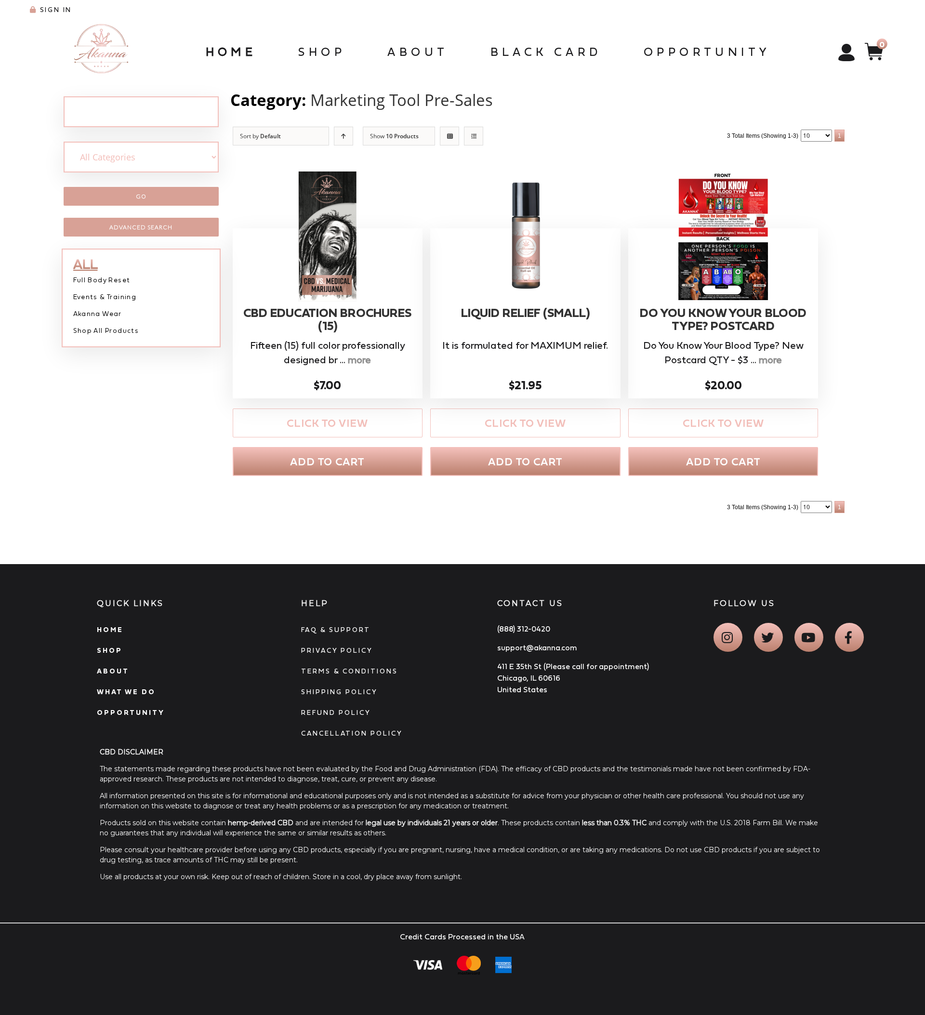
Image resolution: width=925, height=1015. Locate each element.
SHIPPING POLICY (339, 692)
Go (141, 196)
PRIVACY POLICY (337, 650)
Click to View (327, 423)
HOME (110, 629)
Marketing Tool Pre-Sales (401, 100)
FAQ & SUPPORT (335, 629)
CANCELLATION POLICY (352, 733)
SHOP (109, 650)
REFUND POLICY (336, 712)
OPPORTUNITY (131, 712)
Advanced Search (140, 227)
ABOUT (113, 671)
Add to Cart (327, 462)
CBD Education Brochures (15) (327, 319)
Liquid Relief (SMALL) (525, 312)
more (359, 360)
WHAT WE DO (126, 692)
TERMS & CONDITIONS (349, 671)
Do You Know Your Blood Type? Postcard (723, 319)
